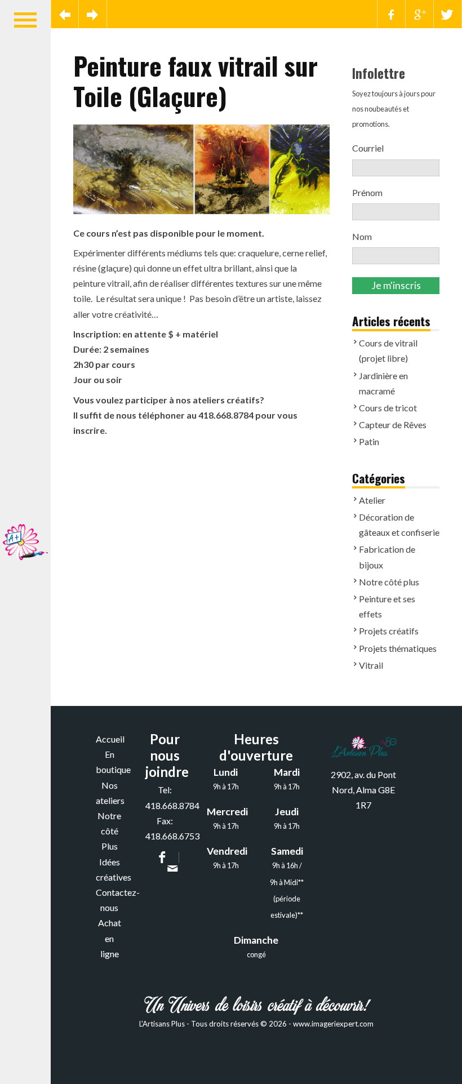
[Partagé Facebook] (391, 14)
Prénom (367, 192)
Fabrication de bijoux (387, 557)
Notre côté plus (389, 581)
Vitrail (371, 665)
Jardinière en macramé (383, 383)
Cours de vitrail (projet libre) (388, 350)
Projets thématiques (398, 648)
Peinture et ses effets (387, 606)
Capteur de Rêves (393, 424)
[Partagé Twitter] (448, 14)
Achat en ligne (109, 937)
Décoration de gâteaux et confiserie (399, 524)
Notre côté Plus (109, 830)
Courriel (370, 148)
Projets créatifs (389, 630)
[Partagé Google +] (420, 14)
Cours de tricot (388, 407)
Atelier (372, 500)
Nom (362, 236)
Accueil (110, 739)
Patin (369, 441)
